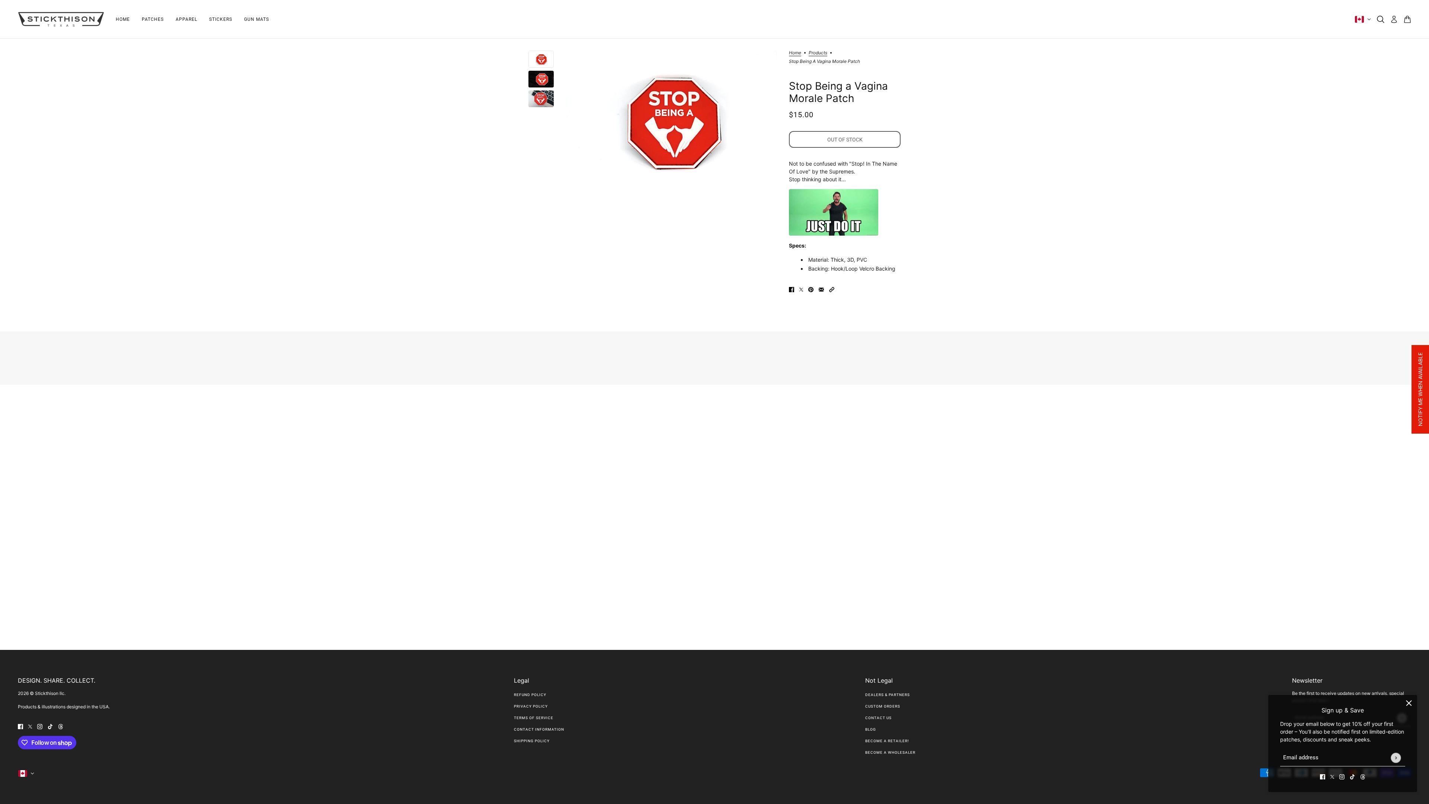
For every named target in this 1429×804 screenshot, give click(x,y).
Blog (870, 729)
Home (795, 53)
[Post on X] (801, 289)
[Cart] (1407, 19)
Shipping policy (532, 741)
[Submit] (1396, 758)
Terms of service (533, 718)
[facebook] (1322, 776)
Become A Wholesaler (890, 752)
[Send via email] (821, 289)
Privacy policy (531, 706)
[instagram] (1342, 776)
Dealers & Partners (887, 695)
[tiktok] (1352, 776)
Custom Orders (882, 706)
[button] (831, 289)
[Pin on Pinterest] (810, 289)
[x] (1332, 776)
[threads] (1362, 776)
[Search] (1380, 19)
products (818, 53)
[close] (1409, 703)
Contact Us (878, 718)
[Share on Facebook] (791, 289)
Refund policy (530, 695)
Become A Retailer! (887, 741)
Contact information (539, 729)
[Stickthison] (61, 19)
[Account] (1394, 19)
